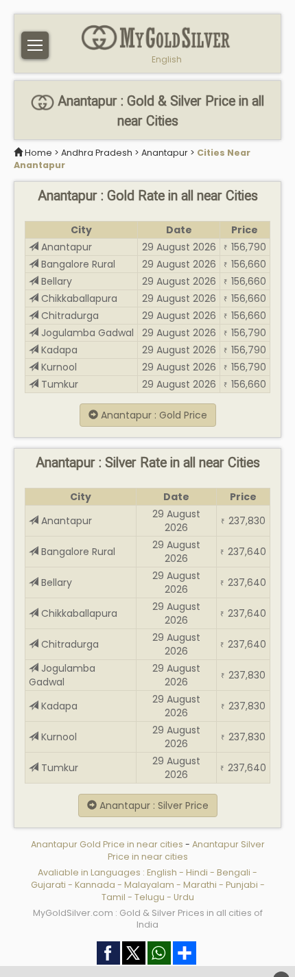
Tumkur (58, 384)
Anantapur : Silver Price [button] (153, 805)
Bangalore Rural (76, 264)
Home (38, 152)
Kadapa (58, 350)
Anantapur (164, 152)
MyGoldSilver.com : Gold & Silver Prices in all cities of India (148, 919)
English (167, 59)
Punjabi (242, 885)
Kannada (95, 885)
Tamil (114, 897)
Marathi (200, 885)
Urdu (184, 897)
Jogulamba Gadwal (86, 333)
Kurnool (57, 367)
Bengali (233, 872)
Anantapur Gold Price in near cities (108, 844)
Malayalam (149, 885)
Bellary (55, 281)
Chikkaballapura (77, 298)
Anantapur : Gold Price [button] (152, 415)
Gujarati (48, 885)
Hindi (197, 872)
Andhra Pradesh (96, 152)
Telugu (149, 897)
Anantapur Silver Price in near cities (186, 850)
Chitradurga (68, 315)
